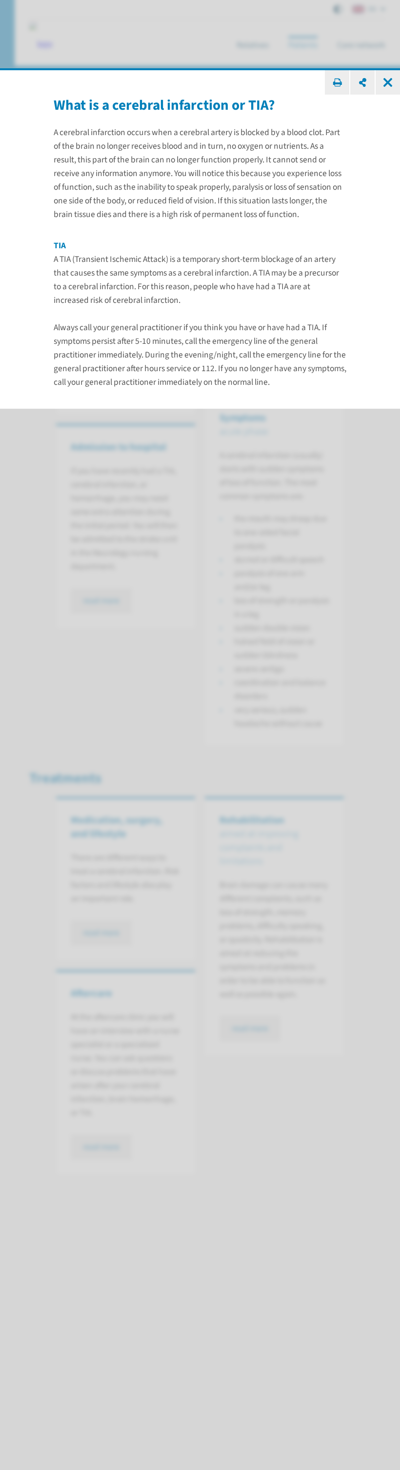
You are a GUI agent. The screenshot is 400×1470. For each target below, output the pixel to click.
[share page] (362, 82)
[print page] (337, 82)
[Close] (388, 82)
